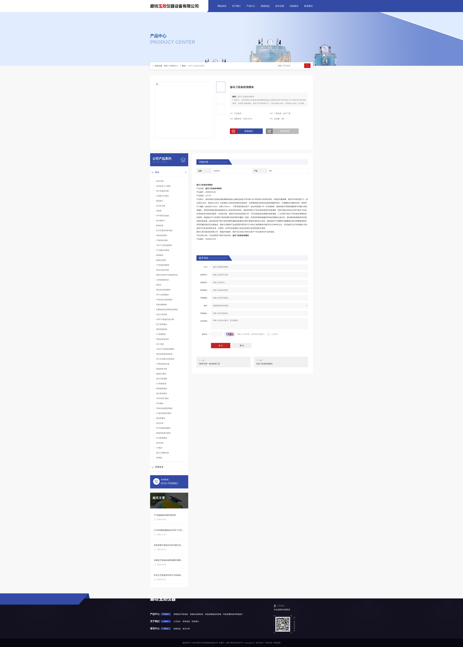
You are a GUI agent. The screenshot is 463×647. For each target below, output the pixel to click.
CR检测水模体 (162, 240)
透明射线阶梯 (161, 329)
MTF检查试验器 (162, 216)
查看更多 (159, 467)
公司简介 (177, 621)
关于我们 (236, 6)
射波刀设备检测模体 (264, 364)
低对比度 (159, 423)
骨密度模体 (160, 418)
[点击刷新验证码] (230, 334)
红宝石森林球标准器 (164, 230)
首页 (166, 66)
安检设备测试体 (162, 339)
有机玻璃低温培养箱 (213, 614)
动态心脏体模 (161, 314)
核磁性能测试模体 (163, 433)
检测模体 (159, 255)
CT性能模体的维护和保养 (165, 515)
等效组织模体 (161, 235)
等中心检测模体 (162, 295)
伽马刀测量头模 (162, 453)
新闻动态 (265, 6)
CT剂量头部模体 (162, 250)
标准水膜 (159, 181)
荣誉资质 (186, 621)
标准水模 (159, 443)
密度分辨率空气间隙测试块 (167, 275)
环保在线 (268, 643)
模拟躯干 (159, 201)
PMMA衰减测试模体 (164, 408)
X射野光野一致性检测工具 (209, 364)
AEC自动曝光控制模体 (165, 359)
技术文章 (279, 6)
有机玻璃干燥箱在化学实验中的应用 (169, 545)
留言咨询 (284, 131)
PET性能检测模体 (163, 428)
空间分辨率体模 (162, 270)
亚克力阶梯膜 (161, 379)
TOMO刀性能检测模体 (165, 349)
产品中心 (250, 6)
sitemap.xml (250, 643)
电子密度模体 (161, 324)
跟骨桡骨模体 (161, 388)
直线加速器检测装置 (164, 354)
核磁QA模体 (161, 260)
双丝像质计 (160, 221)
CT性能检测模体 (162, 265)
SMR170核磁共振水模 (165, 319)
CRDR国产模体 (162, 398)
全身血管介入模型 (163, 186)
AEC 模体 (160, 344)
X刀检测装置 (161, 384)
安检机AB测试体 (196, 614)
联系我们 (308, 6)
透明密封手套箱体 (181, 614)
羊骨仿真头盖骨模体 (164, 300)
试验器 (159, 211)
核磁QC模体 (161, 374)
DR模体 (159, 458)
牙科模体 (159, 403)
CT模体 (159, 448)
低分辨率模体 (161, 393)
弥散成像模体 (161, 304)
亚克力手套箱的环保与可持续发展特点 (170, 575)
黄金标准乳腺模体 (163, 290)
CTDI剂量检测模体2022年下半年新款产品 (172, 530)
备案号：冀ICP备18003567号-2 (231, 643)
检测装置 (159, 225)
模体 (184, 66)
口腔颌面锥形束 (162, 280)
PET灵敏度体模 (162, 191)
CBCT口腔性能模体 (164, 245)
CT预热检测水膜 (162, 364)
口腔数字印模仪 (162, 196)
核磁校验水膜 (161, 369)
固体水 (159, 285)
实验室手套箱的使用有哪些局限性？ (169, 560)
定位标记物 (160, 206)
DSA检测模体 (161, 438)
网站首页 (222, 6)
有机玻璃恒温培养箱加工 (233, 614)
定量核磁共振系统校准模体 (167, 309)
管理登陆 (277, 643)
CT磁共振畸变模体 (163, 413)
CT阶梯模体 (161, 334)
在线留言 (294, 6)
